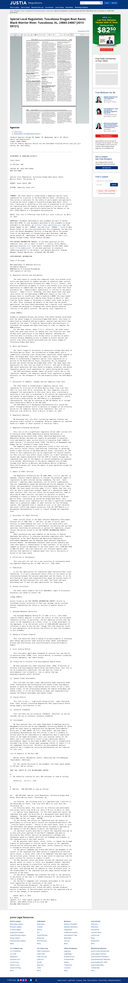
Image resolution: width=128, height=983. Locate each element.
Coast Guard (49, 10)
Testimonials (95, 968)
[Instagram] (26, 980)
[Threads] (28, 980)
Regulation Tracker (19, 10)
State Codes (41, 954)
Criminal (39, 927)
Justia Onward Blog (97, 965)
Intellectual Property (70, 932)
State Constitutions (43, 951)
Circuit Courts (14, 962)
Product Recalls (69, 959)
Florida (39, 962)
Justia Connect (62, 980)
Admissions (94, 927)
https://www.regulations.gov (49, 225)
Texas (39, 968)
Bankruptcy (41, 924)
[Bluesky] (31, 980)
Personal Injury (42, 941)
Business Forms (69, 957)
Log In (107, 3)
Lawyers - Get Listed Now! (106, 191)
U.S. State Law (42, 948)
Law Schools (49, 7)
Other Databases (70, 948)
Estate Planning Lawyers (18, 935)
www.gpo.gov (75, 143)
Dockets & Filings (15, 968)
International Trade (70, 935)
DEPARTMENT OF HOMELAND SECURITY (27, 134)
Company (79, 980)
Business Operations (71, 927)
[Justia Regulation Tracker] (18, 2)
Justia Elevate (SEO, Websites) (100, 959)
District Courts (15, 965)
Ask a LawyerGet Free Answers (103, 157)
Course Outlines (96, 932)
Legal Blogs (68, 954)
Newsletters (69, 7)
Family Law (40, 938)
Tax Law (66, 941)
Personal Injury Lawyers (18, 941)
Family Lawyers (15, 938)
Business (67, 921)
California (40, 959)
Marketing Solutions (81, 7)
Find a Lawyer (14, 7)
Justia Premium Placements (100, 957)
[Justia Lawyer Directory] (36, 980)
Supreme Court (15, 959)
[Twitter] (33, 980)
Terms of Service (92, 980)
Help (84, 980)
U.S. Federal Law (16, 948)
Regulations (14, 957)
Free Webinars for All (105, 92)
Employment (68, 930)
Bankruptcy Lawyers (16, 924)
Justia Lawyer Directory (98, 954)
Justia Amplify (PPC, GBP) (99, 962)
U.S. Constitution (15, 951)
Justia (11, 10)
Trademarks (68, 965)
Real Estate (67, 938)
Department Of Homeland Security (35, 10)
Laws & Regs (59, 7)
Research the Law (37, 7)
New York (40, 965)
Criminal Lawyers (15, 930)
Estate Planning (42, 935)
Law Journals (95, 935)
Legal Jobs (67, 951)
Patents (66, 962)
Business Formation (70, 924)
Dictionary (94, 924)
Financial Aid (95, 930)
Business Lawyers (16, 927)
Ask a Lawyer (25, 7)
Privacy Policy (102, 980)
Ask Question (106, 168)
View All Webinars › (106, 136)
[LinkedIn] (18, 980)
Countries (67, 968)
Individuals (41, 921)
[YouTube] (21, 980)
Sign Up (114, 3)
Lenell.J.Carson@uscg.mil (20, 248)
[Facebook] (23, 980)
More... (12, 944)
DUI (38, 932)
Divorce (39, 930)
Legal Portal (71, 980)
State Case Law (42, 957)
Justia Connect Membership (100, 951)
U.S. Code (13, 954)
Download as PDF (83, 31)
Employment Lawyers (17, 932)
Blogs (93, 938)
